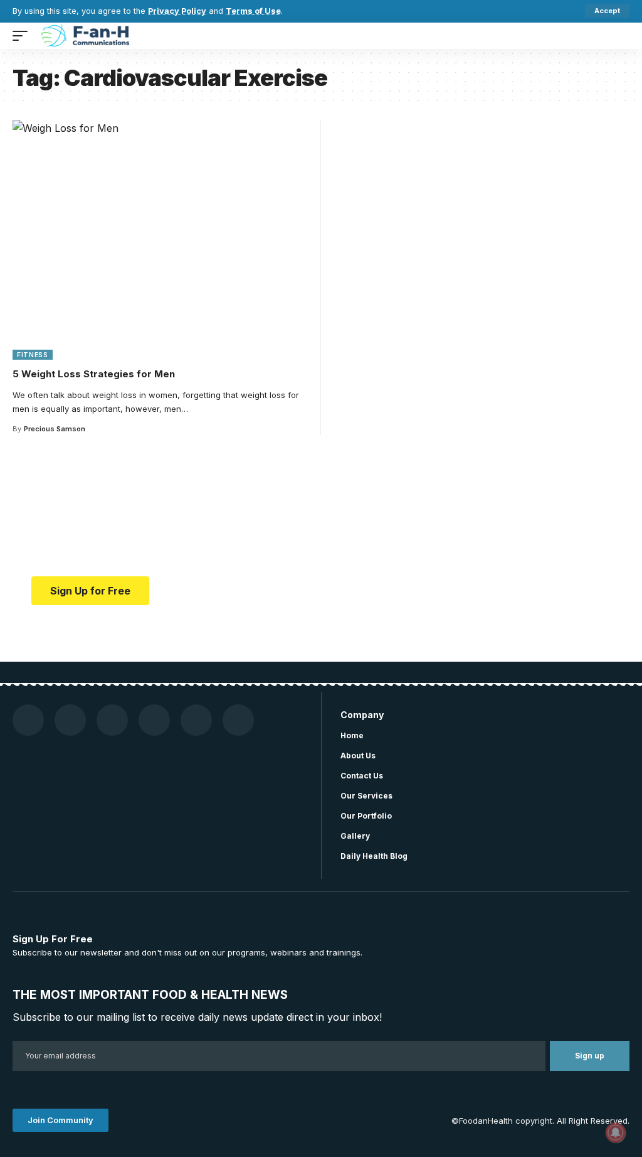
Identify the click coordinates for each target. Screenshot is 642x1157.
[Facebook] (28, 720)
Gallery (355, 836)
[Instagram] (112, 720)
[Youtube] (70, 720)
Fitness (32, 354)
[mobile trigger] (23, 36)
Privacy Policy (177, 11)
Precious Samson (54, 428)
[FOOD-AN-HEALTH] (86, 36)
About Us (358, 755)
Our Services (366, 795)
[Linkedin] (238, 720)
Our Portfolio (366, 816)
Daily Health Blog (374, 856)
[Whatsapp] (196, 720)
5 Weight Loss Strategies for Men (94, 374)
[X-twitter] (154, 720)
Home (352, 735)
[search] (620, 36)
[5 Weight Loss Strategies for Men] (162, 240)
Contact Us (361, 775)
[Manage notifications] (616, 1132)
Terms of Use (253, 11)
